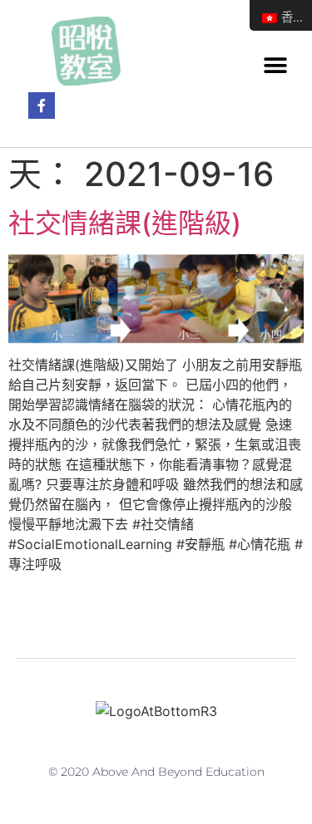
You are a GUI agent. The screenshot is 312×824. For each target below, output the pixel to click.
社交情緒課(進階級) (124, 223)
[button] (275, 65)
